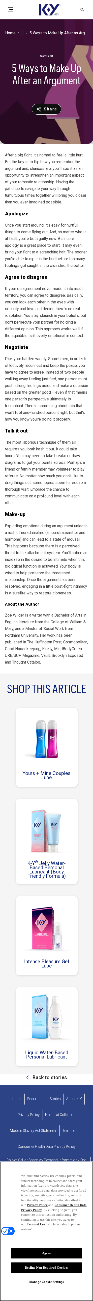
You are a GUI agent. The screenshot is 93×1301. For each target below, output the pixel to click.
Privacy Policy (37, 1205)
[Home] (46, 9)
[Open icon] (82, 9)
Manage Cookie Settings (46, 1282)
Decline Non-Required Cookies (46, 1267)
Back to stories (49, 1077)
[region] (46, 1231)
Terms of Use (36, 1224)
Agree (46, 1253)
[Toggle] (10, 9)
